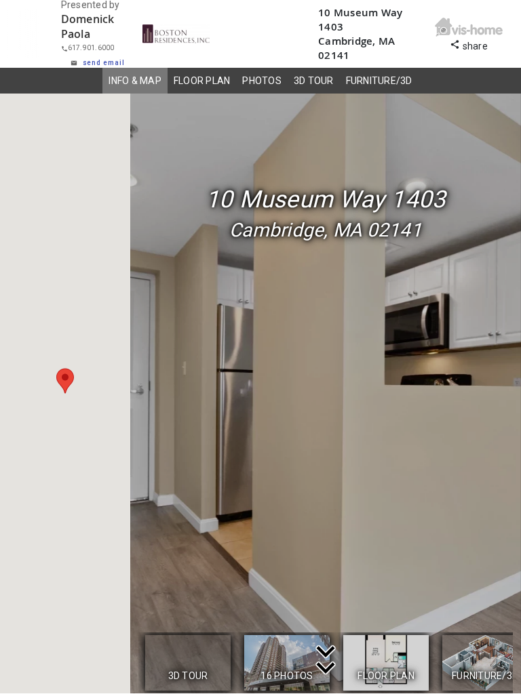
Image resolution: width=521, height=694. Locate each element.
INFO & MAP (135, 80)
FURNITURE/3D (379, 80)
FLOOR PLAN (202, 80)
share (469, 44)
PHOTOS (262, 80)
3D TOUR (314, 80)
